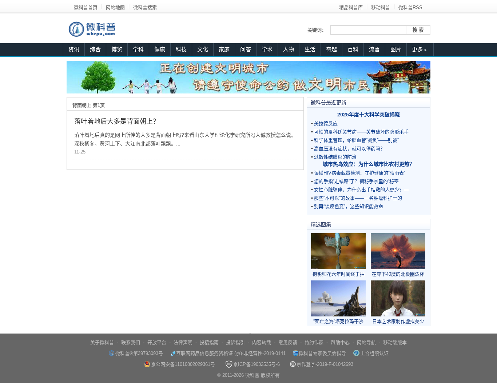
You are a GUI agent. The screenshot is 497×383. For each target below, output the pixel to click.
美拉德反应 (326, 123)
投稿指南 (209, 342)
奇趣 (331, 49)
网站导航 (366, 342)
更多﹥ (420, 49)
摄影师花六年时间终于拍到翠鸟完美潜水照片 (339, 274)
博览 (116, 49)
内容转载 (261, 342)
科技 (181, 49)
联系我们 (130, 342)
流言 (374, 49)
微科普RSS (410, 7)
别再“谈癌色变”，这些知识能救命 (348, 206)
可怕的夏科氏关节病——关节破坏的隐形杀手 (361, 132)
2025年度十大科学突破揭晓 (368, 114)
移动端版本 (395, 342)
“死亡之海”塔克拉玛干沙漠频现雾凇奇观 (338, 321)
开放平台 (156, 342)
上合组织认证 (374, 353)
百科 (352, 49)
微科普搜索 (145, 7)
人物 (288, 49)
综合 (95, 49)
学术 (267, 49)
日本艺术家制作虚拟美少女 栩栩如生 (398, 321)
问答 (245, 49)
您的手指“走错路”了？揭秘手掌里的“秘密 (356, 181)
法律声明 (183, 342)
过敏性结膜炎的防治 (335, 157)
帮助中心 (340, 342)
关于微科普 (102, 342)
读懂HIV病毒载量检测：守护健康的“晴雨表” (359, 173)
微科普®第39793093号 (139, 353)
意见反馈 (287, 342)
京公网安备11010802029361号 (183, 364)
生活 (310, 49)
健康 (159, 49)
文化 (202, 49)
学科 (138, 49)
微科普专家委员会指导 (322, 353)
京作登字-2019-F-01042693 (325, 364)
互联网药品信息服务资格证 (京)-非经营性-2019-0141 (231, 353)
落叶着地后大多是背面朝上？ (116, 121)
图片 (395, 49)
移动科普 (380, 7)
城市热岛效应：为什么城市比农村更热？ (368, 164)
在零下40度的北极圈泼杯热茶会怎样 (398, 274)
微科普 (252, 375)
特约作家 (314, 342)
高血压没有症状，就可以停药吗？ (349, 148)
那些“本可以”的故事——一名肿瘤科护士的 (358, 198)
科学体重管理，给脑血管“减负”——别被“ (356, 140)
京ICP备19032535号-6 (256, 364)
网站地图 (115, 7)
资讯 (73, 49)
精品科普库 (351, 7)
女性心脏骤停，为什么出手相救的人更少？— (361, 189)
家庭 (224, 49)
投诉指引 (235, 342)
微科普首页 (86, 7)
